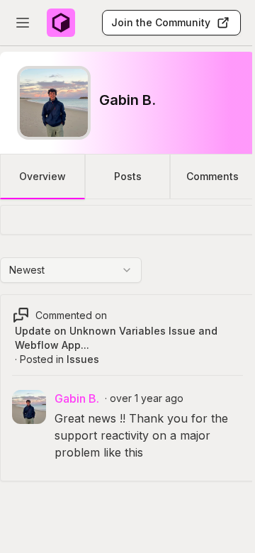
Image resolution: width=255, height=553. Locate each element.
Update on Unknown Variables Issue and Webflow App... (116, 338)
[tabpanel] (127, 357)
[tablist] (127, 176)
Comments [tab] (212, 176)
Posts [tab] (128, 176)
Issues (83, 359)
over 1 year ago (146, 398)
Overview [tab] (42, 176)
